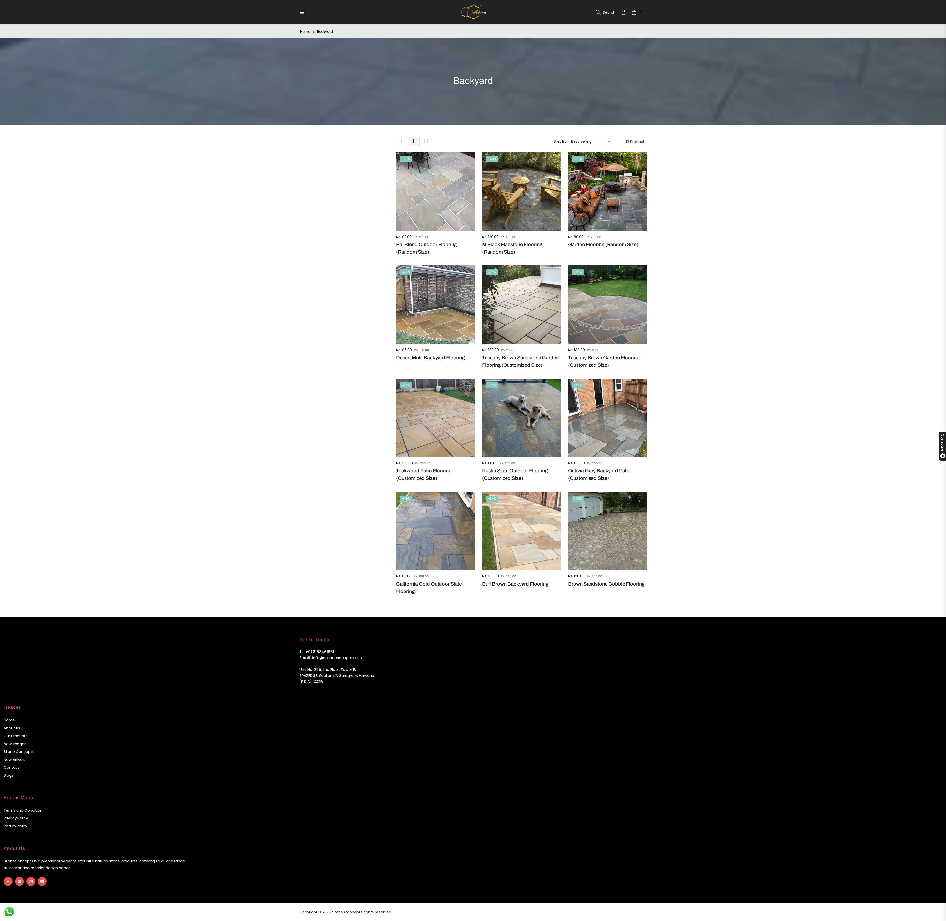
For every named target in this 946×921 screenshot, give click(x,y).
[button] (605, 12)
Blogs (9, 775)
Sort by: (560, 141)
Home (305, 31)
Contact (11, 767)
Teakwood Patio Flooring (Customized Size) (423, 474)
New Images (15, 743)
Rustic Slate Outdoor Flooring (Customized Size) (515, 474)
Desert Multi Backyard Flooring (430, 357)
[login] (623, 12)
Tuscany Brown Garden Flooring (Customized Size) (603, 361)
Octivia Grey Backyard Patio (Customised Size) (599, 474)
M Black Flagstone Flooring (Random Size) (512, 248)
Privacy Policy (16, 818)
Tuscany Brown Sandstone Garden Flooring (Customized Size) (520, 361)
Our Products (16, 735)
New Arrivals (14, 759)
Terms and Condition (23, 810)
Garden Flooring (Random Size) (603, 244)
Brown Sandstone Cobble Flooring (606, 584)
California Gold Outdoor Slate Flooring (429, 587)
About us (12, 727)
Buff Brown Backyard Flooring (515, 584)
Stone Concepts (19, 751)
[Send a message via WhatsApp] (9, 912)
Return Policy (15, 826)
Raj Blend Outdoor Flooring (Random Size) (426, 248)
